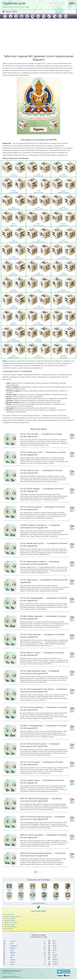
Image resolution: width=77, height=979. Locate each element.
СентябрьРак (44, 890)
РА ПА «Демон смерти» (63, 208)
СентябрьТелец (21, 890)
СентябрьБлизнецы (32, 890)
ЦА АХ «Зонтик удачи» (13, 274)
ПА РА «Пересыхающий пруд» (38, 241)
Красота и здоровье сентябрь (12, 916)
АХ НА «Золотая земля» (38, 191)
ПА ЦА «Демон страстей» (13, 257)
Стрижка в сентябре (9, 918)
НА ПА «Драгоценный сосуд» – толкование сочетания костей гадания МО (39, 672)
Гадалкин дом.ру (11, 970)
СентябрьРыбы (68, 899)
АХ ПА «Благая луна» (63, 175)
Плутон (12, 962)
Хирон (12, 964)
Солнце (12, 941)
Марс (12, 950)
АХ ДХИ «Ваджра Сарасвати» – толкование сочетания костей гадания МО (40, 526)
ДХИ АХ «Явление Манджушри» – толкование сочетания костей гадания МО (41, 799)
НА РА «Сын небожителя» (38, 307)
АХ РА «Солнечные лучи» (38, 175)
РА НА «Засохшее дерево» (38, 224)
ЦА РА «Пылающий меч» (38, 274)
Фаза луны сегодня (9, 914)
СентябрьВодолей (56, 899)
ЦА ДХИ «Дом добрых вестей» (63, 290)
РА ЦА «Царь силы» (13, 224)
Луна (11, 943)
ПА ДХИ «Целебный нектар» (63, 257)
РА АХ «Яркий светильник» (13, 208)
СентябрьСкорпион (21, 899)
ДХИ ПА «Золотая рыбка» (63, 340)
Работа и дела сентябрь (10, 922)
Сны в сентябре (8, 928)
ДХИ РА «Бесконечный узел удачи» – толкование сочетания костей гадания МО (42, 817)
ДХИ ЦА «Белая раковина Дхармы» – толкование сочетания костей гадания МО (42, 854)
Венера (12, 948)
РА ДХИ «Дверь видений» (63, 224)
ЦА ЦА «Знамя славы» (13, 290)
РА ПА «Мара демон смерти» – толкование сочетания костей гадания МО (39, 562)
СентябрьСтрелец (32, 899)
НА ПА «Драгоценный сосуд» (63, 307)
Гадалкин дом (13, 3)
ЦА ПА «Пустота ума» (63, 274)
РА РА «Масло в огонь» (38, 208)
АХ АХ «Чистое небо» (13, 175)
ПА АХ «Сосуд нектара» (13, 241)
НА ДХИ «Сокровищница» (63, 323)
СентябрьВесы (9, 899)
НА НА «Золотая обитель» (38, 323)
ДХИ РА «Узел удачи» (38, 340)
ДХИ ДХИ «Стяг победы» (63, 356)
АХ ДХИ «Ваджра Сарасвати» (63, 191)
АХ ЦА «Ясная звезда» (13, 191)
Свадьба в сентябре (9, 924)
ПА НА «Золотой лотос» (38, 257)
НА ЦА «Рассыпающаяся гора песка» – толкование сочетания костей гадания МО (43, 690)
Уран (11, 957)
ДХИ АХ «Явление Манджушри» (13, 340)
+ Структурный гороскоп (38, 903)
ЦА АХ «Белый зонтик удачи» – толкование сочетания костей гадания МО (40, 745)
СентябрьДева (68, 890)
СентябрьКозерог (44, 899)
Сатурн (12, 955)
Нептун (12, 960)
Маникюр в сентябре (9, 920)
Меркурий (13, 946)
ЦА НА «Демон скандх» (38, 290)
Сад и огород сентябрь (10, 926)
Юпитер (12, 953)
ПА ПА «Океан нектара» (63, 241)
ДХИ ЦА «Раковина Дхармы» (13, 356)
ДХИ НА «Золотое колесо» (38, 356)
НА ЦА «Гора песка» (13, 323)
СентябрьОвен (9, 890)
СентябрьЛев (56, 890)
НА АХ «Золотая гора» (13, 307)
